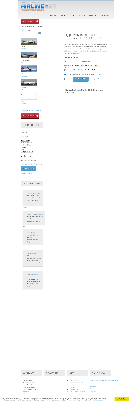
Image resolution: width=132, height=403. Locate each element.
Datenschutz (26, 394)
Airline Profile (75, 380)
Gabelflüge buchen (95, 79)
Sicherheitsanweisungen (35, 214)
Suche (72, 387)
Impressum (26, 391)
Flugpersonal (104, 15)
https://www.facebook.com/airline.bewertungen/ (104, 380)
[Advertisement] (55, 61)
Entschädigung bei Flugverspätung (31, 110)
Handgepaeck (32, 253)
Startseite (53, 15)
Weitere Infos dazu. (96, 400)
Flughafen (92, 15)
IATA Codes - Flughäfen (78, 391)
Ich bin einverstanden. (121, 399)
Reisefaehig (31, 232)
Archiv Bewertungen (77, 382)
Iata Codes (81, 15)
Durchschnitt (74, 385)
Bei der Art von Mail (34, 193)
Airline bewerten (67, 15)
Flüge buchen (75, 389)
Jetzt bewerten (30, 21)
